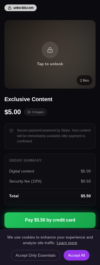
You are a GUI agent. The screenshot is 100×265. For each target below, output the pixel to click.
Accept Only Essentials (36, 255)
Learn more (67, 242)
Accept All (76, 255)
